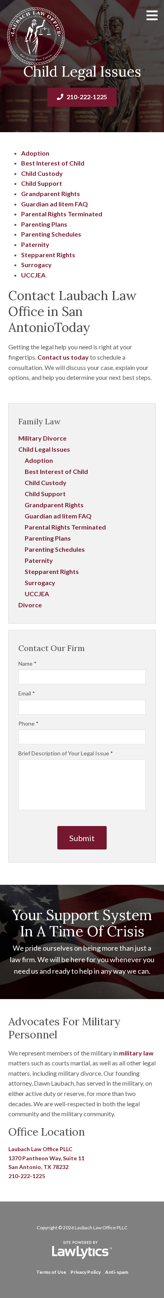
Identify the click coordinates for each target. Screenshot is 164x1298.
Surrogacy (36, 264)
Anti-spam (116, 1272)
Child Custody (42, 173)
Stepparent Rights (48, 254)
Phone (28, 723)
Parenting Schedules (51, 234)
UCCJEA (33, 275)
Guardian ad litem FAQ (54, 204)
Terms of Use (51, 1272)
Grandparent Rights (50, 193)
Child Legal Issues (44, 449)
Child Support (41, 183)
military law (136, 1053)
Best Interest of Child (52, 163)
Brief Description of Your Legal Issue (65, 753)
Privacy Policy (85, 1272)
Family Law (39, 421)
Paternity (35, 244)
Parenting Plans (44, 224)
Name (27, 663)
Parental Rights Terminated (61, 214)
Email (26, 693)
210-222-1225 (86, 96)
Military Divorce (42, 438)
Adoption (35, 153)
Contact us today (63, 357)
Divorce (30, 605)
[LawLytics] (82, 1250)
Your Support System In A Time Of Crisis (82, 923)
